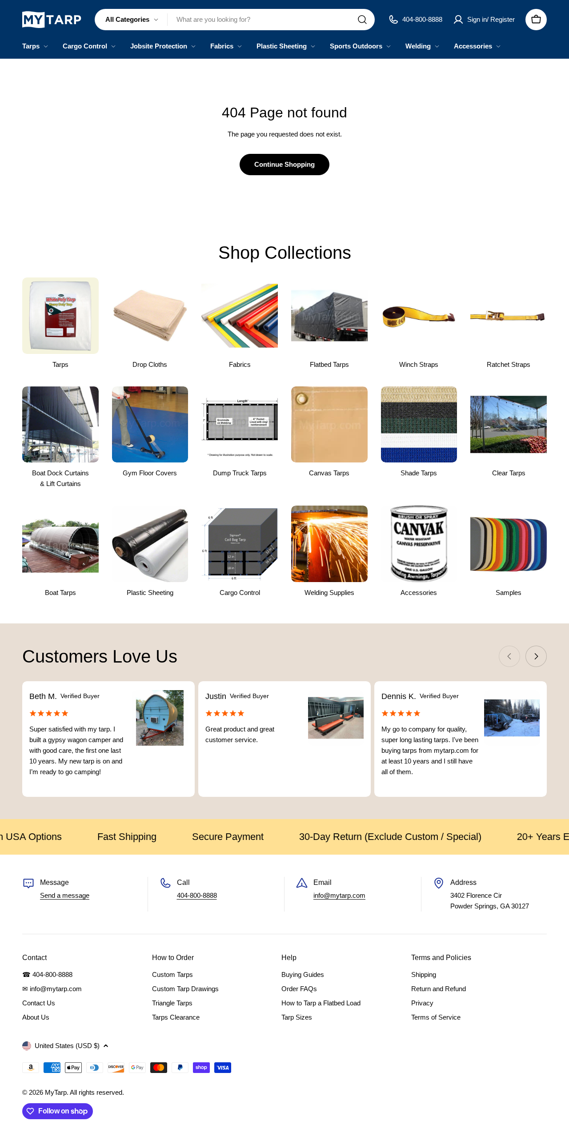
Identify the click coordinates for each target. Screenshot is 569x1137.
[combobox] (235, 19)
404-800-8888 (197, 895)
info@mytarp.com (339, 895)
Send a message (64, 895)
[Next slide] (536, 656)
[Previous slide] (509, 656)
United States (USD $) (67, 1045)
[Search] (362, 19)
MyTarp (56, 1092)
